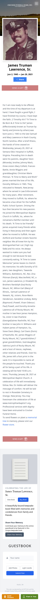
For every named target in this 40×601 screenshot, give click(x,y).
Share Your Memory (14, 534)
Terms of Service (26, 591)
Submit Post (20, 573)
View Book (11, 500)
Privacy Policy (14, 591)
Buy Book (23, 500)
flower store (8, 424)
